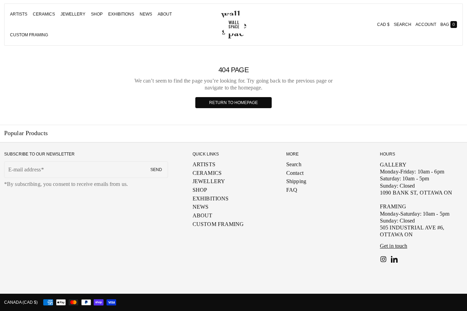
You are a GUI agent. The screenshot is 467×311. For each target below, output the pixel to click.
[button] (402, 24)
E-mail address (24, 169)
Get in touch (393, 246)
